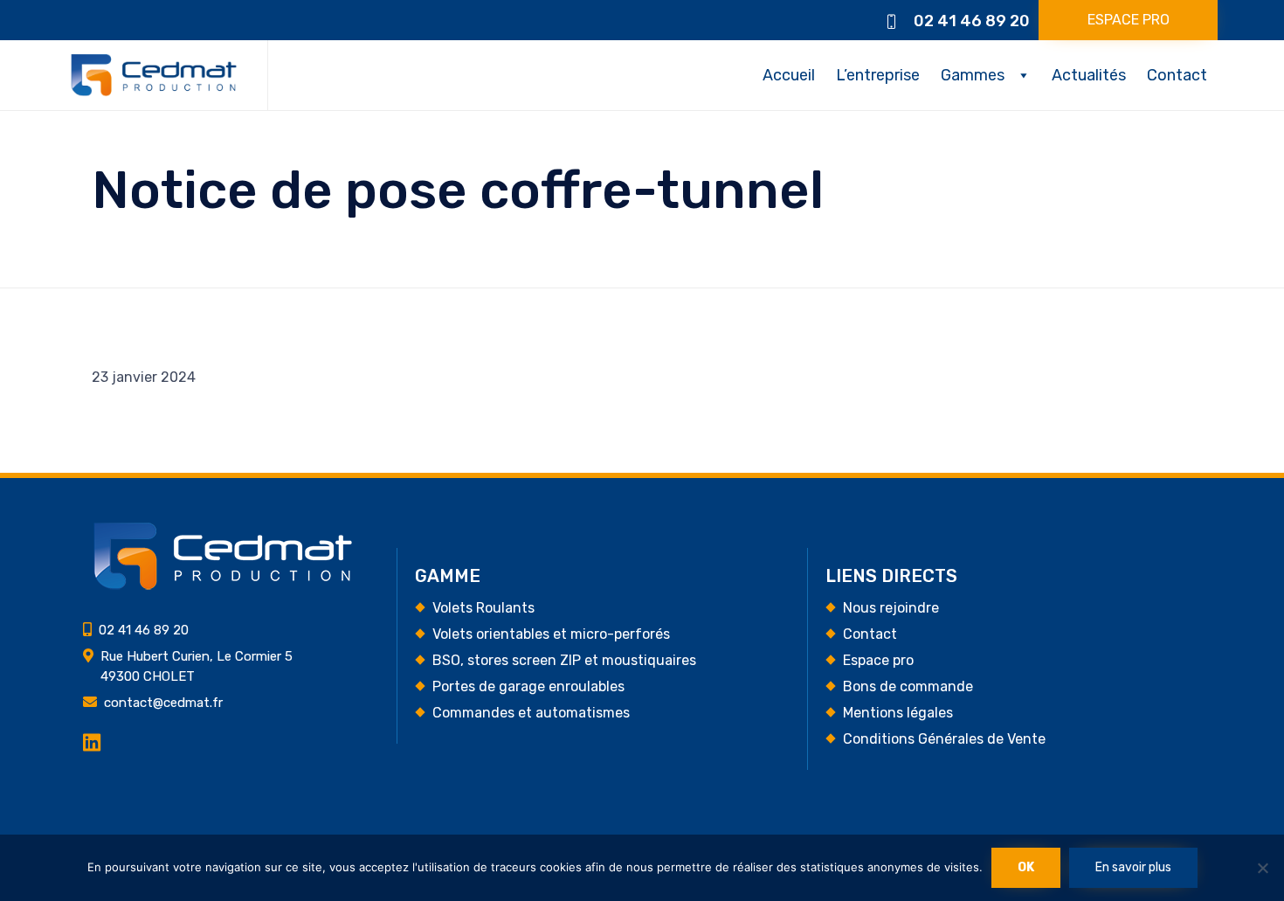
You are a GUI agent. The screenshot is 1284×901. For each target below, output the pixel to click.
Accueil (789, 75)
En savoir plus (1133, 867)
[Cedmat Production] (153, 75)
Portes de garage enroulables (528, 686)
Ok (1026, 867)
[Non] (1262, 868)
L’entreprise (878, 75)
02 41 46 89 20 (972, 21)
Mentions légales (898, 712)
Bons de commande (908, 686)
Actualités (1089, 75)
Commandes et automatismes (531, 712)
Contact (1177, 75)
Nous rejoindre (891, 608)
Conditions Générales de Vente (944, 739)
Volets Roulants (483, 608)
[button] (1128, 20)
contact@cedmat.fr (163, 702)
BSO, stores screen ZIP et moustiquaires (564, 660)
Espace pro (878, 660)
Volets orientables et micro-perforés (551, 634)
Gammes (972, 75)
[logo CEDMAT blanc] (223, 586)
